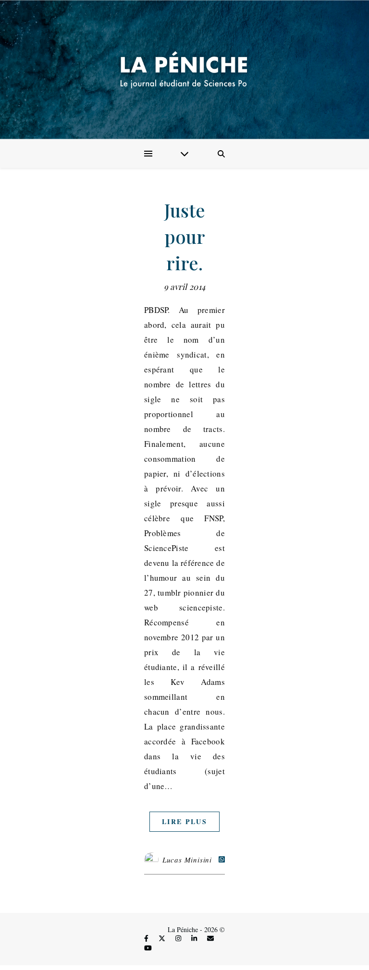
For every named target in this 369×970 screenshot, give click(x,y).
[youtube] (148, 947)
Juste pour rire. (184, 236)
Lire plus (184, 821)
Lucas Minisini (187, 859)
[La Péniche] (184, 69)
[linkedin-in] (195, 938)
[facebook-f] (147, 938)
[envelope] (210, 938)
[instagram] (179, 938)
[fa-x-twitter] (163, 938)
